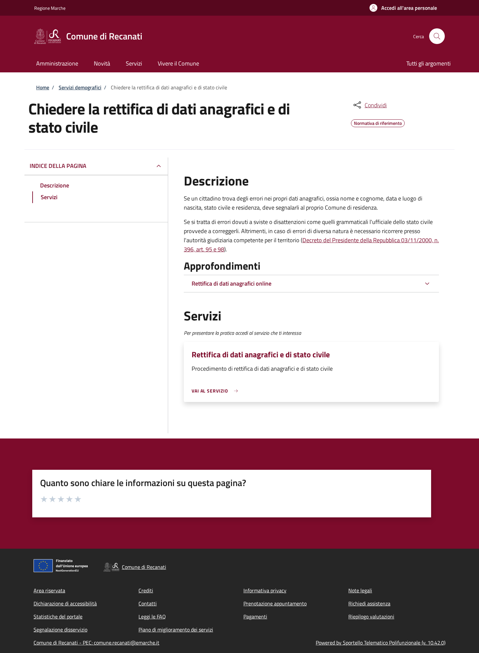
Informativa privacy (264, 590)
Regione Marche (49, 8)
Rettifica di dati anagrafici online (231, 283)
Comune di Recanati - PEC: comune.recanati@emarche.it (96, 642)
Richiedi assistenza (369, 603)
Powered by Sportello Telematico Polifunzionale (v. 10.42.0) (380, 642)
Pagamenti (255, 616)
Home (42, 87)
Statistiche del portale (58, 616)
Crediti (145, 590)
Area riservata (49, 590)
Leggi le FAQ (152, 616)
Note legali (360, 590)
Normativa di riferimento (378, 122)
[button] (403, 8)
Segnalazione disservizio (60, 629)
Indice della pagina (58, 165)
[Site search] (437, 36)
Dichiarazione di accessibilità (65, 603)
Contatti (147, 603)
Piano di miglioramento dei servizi (175, 629)
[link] (216, 390)
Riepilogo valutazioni (371, 616)
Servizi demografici (80, 87)
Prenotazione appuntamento (275, 603)
